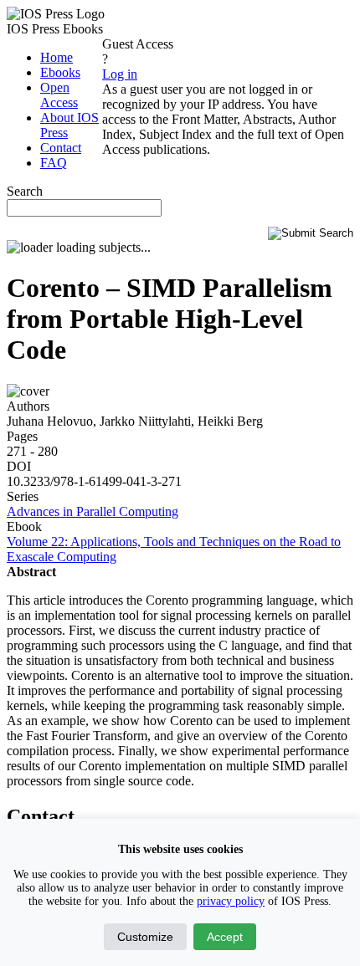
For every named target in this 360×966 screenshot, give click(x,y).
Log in (119, 74)
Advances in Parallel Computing (92, 511)
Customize (145, 936)
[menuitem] (56, 57)
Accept (225, 936)
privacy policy (231, 901)
